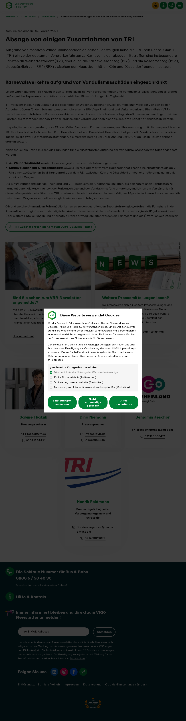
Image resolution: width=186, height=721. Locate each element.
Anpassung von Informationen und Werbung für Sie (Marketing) (92, 387)
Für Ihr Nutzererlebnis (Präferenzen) (75, 377)
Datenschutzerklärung (110, 356)
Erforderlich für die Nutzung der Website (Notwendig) (86, 372)
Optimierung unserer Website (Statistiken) (78, 382)
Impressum (57, 360)
